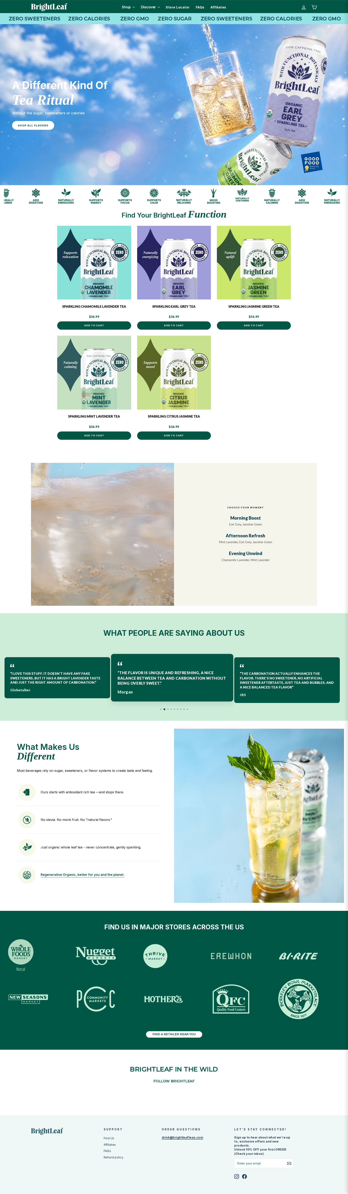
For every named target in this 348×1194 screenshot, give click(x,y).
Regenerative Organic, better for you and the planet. (82, 875)
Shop (127, 7)
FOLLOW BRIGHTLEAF (174, 1081)
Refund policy (113, 1157)
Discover (149, 7)
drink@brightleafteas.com (182, 1137)
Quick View (94, 293)
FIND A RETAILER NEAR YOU (174, 1034)
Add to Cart (94, 325)
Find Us (109, 1138)
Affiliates (218, 7)
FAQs (200, 7)
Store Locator (178, 7)
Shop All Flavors (33, 125)
